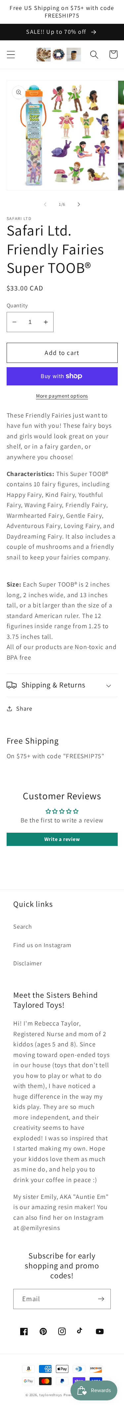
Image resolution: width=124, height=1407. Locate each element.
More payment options (62, 395)
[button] (10, 54)
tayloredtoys (50, 1394)
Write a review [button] (62, 839)
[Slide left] (45, 204)
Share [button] (24, 708)
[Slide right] (78, 204)
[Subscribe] (101, 1299)
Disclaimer (27, 963)
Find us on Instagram (42, 945)
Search (22, 926)
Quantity (17, 305)
